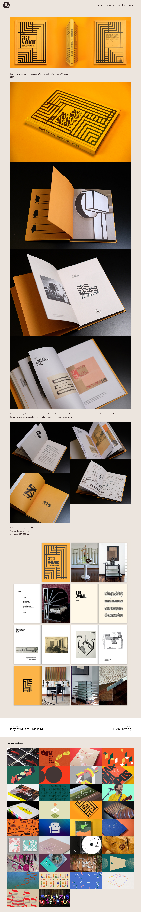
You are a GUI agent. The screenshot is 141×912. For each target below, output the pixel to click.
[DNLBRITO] (6, 5)
